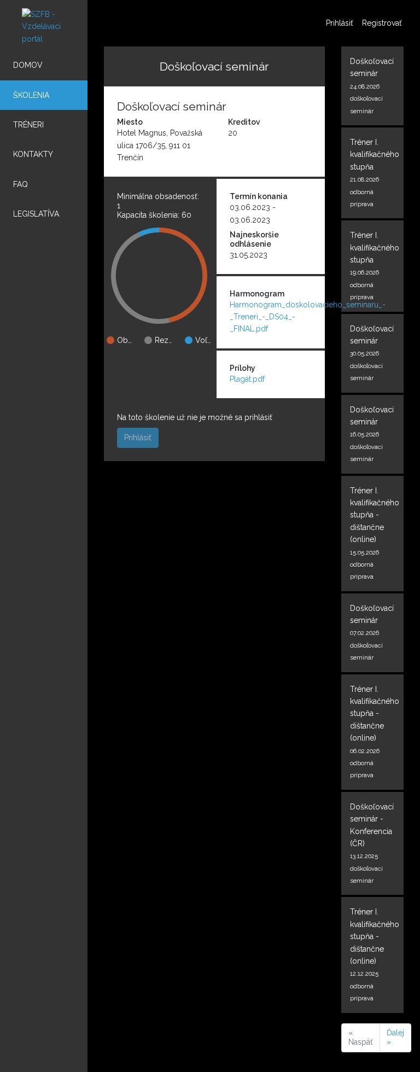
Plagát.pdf (247, 379)
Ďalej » (395, 1037)
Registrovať (382, 23)
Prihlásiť (339, 23)
